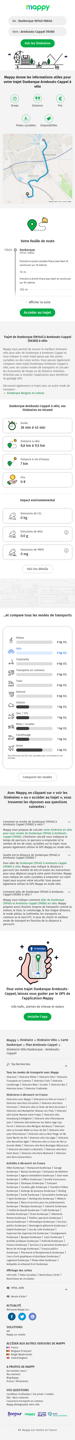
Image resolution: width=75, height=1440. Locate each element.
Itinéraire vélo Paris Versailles (23, 1103)
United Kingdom (19, 1358)
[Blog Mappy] (32, 1316)
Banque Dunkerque (31, 1237)
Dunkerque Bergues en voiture (25, 393)
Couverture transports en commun (25, 1401)
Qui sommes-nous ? (17, 1371)
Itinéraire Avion (15, 1088)
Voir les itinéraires (38, 43)
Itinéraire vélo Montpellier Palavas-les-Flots (30, 1111)
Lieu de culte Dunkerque (42, 1229)
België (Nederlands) (21, 1354)
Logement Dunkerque (18, 1260)
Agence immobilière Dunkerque (37, 1175)
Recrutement (13, 1374)
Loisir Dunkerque (53, 1237)
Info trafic (12, 1275)
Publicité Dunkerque (52, 1241)
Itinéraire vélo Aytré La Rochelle (25, 1149)
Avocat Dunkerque (16, 1221)
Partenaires (22, 1381)
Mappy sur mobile (16, 1334)
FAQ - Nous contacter (18, 1397)
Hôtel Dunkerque (16, 1168)
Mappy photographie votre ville (23, 1404)
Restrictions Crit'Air (49, 1275)
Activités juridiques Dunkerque (23, 1241)
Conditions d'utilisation (19, 1394)
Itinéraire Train (42, 1081)
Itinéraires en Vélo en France (48, 1099)
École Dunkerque (39, 1214)
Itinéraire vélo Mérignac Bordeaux (34, 1126)
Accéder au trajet (37, 312)
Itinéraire (12, 1077)
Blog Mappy (13, 1377)
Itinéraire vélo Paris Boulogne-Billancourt (46, 1145)
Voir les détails (37, 569)
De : (32, 21)
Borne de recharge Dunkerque (23, 1248)
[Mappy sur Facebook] (12, 1316)
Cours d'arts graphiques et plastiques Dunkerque (33, 1256)
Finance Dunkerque (17, 1245)
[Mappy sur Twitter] (22, 1316)
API (8, 1331)
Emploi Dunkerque (16, 1229)
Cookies (50, 1394)
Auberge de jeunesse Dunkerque (38, 1191)
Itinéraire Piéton (28, 1077)
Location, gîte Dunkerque (34, 1187)
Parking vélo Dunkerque (41, 1198)
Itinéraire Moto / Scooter (35, 1084)
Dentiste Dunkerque (17, 1214)
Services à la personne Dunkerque (48, 1245)
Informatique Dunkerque (42, 1221)
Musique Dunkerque (31, 1206)
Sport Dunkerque (17, 1198)
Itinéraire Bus (58, 1084)
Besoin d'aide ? (19, 1296)
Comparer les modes (37, 777)
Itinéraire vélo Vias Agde (43, 1138)
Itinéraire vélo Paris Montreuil (37, 1153)
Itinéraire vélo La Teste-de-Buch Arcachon (42, 1107)
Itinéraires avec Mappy (19, 1099)
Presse (10, 1381)
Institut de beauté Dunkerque (24, 1210)
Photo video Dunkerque (44, 1260)
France (14, 1347)
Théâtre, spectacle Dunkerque (45, 1218)
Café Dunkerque (50, 1210)
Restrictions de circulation (20, 1278)
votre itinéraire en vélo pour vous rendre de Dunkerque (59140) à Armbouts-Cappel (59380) (37, 833)
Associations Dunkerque (55, 1195)
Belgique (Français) (21, 1351)
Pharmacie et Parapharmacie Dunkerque (42, 1252)
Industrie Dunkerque (56, 1206)
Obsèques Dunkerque (32, 1183)
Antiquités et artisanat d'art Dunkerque (27, 1264)
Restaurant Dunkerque (39, 1168)
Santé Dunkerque (30, 1195)
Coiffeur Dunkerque (31, 1179)
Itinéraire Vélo (47, 1077)
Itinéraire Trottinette (36, 1088)
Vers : (33, 32)
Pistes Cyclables (28, 1275)
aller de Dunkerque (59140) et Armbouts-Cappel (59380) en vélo (33, 901)
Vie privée (38, 1394)
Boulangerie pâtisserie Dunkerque (47, 1225)
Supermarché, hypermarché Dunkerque (28, 1233)
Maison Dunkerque (31, 1171)
